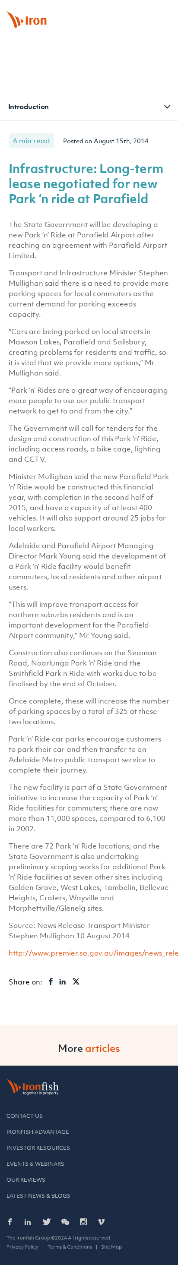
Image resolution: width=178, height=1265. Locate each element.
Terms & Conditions (70, 1246)
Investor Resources (38, 1147)
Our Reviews (25, 1179)
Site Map (111, 1246)
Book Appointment (72, 10)
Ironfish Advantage (37, 1132)
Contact (116, 10)
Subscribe (152, 10)
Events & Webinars (35, 1163)
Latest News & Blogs (38, 1195)
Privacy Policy (22, 1246)
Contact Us (24, 1116)
